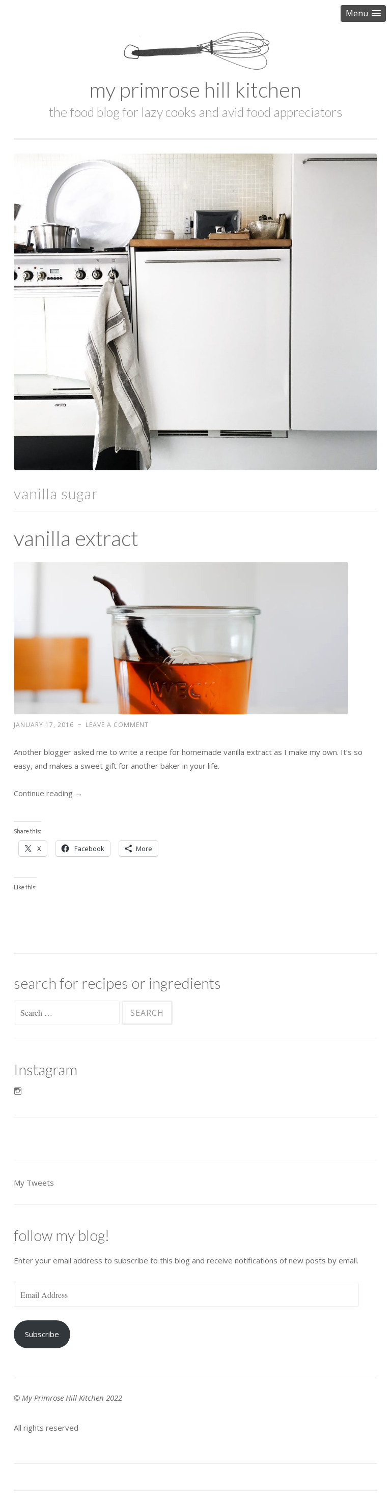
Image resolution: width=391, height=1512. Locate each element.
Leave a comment (117, 724)
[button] (363, 13)
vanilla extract (76, 538)
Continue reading (48, 793)
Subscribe (42, 1334)
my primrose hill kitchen (195, 89)
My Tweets (34, 1182)
